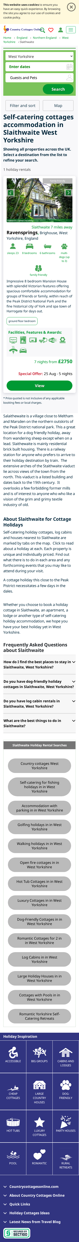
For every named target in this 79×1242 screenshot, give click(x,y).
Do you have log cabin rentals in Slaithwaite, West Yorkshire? (32, 704)
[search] (42, 30)
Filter (22, 105)
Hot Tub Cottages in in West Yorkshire (39, 883)
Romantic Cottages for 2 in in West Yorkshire (39, 940)
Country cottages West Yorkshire (40, 765)
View (39, 385)
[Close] (71, 7)
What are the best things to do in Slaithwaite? (32, 723)
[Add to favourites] (50, 31)
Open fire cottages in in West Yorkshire (39, 864)
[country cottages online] (23, 28)
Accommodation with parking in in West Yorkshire (39, 808)
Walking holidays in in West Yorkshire (39, 845)
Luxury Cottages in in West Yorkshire (40, 902)
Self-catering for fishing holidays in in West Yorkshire (39, 787)
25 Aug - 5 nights (58, 373)
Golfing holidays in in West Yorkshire (40, 827)
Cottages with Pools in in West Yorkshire (39, 997)
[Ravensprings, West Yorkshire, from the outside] (39, 200)
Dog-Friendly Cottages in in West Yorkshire (39, 921)
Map (58, 105)
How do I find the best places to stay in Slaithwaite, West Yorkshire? (37, 664)
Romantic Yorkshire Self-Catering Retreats (39, 1016)
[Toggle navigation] (71, 29)
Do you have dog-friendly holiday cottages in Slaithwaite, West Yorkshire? (39, 684)
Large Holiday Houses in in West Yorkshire (40, 978)
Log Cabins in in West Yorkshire (39, 959)
